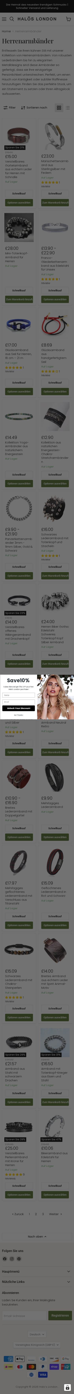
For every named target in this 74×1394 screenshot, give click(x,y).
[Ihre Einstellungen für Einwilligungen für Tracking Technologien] (67, 1387)
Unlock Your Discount (18, 708)
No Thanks (18, 715)
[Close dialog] (72, 677)
